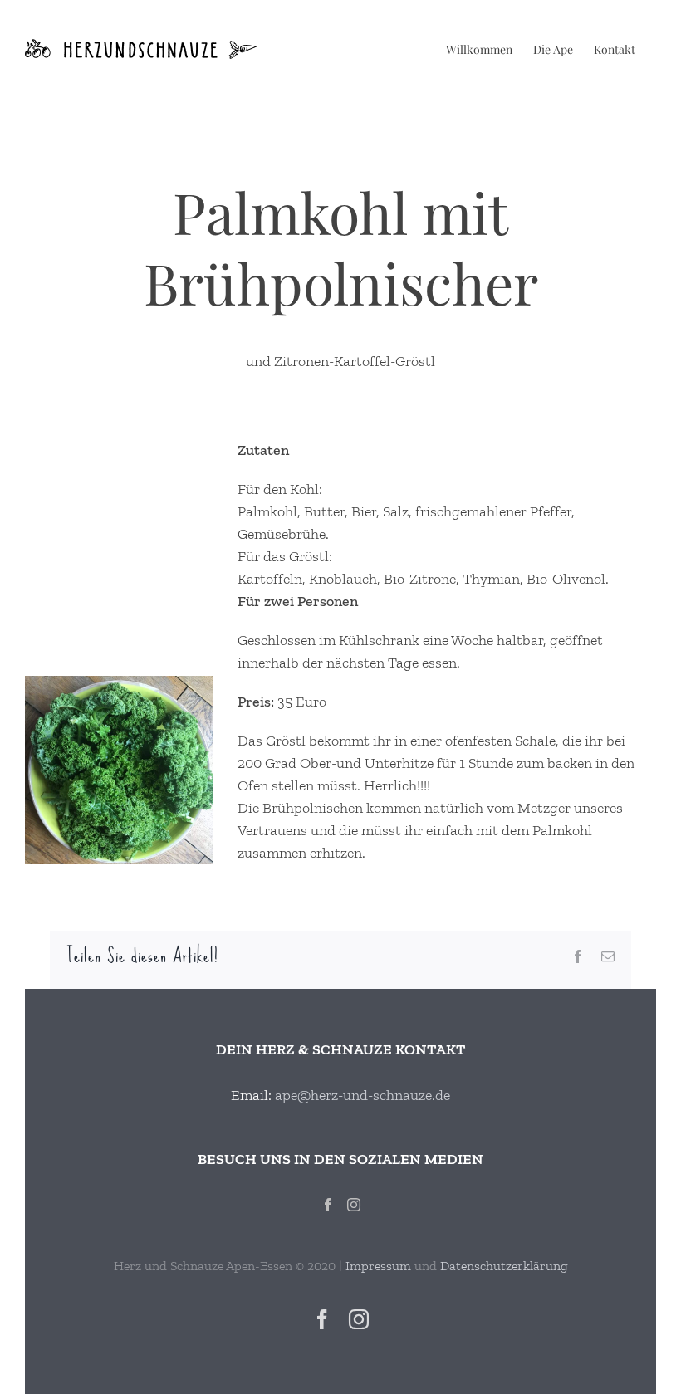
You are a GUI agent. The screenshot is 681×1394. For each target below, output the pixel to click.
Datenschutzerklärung (504, 1266)
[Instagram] (353, 1204)
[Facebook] (328, 1204)
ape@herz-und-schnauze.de (362, 1095)
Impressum (378, 1266)
